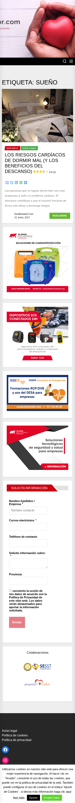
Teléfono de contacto (23, 536)
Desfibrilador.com (23, 214)
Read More (60, 215)
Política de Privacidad (23, 597)
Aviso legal (9, 730)
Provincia (15, 574)
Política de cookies (15, 735)
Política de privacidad (16, 740)
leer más (18, 797)
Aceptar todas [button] (52, 797)
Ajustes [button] (33, 797)
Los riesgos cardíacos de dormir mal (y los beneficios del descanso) (35, 163)
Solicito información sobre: (27, 553)
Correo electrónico (21, 520)
